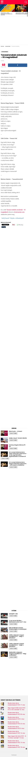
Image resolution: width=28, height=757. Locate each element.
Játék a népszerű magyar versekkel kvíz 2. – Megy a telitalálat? (16, 645)
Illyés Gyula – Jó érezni (15, 431)
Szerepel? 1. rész (13, 614)
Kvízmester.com (19, 212)
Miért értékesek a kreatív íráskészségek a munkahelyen (18, 628)
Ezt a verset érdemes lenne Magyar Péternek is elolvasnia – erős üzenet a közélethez (17, 463)
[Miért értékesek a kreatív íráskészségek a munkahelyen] (4, 629)
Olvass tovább (13, 433)
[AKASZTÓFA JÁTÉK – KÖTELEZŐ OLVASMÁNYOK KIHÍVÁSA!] (7, 8)
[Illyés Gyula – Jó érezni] (4, 433)
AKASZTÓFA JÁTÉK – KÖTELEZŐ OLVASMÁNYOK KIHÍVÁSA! (6, 13)
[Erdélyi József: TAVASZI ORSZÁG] (4, 440)
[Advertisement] (14, 31)
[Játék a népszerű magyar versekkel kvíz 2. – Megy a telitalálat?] (4, 645)
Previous (1, 10)
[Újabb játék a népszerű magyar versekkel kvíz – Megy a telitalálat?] (4, 654)
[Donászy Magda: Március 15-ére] (4, 447)
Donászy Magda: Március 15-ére (17, 445)
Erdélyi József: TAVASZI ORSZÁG (18, 438)
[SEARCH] (26, 2)
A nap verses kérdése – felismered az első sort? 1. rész (17, 621)
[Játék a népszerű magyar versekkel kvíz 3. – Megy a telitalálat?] (4, 637)
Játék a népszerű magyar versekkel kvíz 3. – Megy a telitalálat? (16, 636)
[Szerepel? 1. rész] (4, 615)
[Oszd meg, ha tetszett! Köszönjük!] (17, 65)
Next (27, 10)
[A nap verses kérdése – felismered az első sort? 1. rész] (4, 622)
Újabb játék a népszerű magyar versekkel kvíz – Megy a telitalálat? (17, 653)
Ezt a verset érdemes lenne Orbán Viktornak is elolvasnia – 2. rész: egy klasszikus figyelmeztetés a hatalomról (18, 454)
